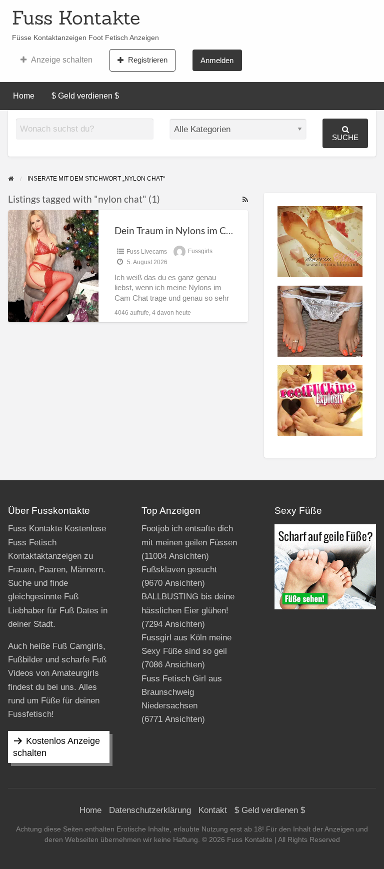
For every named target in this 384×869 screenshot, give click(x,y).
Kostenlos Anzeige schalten (56, 747)
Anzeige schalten (61, 60)
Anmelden (217, 60)
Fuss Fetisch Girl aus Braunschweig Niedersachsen (182, 692)
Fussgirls (200, 251)
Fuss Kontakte (76, 18)
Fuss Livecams (146, 251)
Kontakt (212, 810)
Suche (345, 137)
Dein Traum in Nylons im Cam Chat (188, 230)
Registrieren (148, 60)
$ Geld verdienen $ (85, 96)
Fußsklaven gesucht (179, 569)
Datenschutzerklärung (150, 810)
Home (23, 96)
